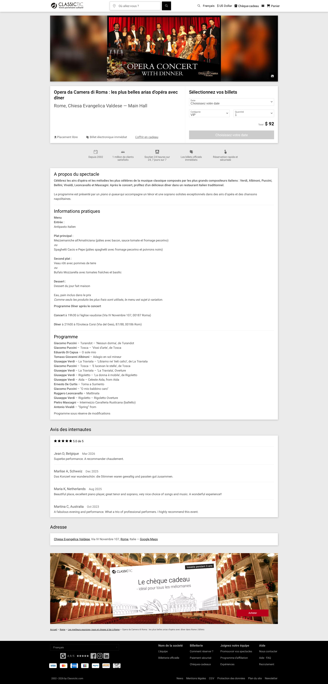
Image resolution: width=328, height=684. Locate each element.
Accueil (53, 629)
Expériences (227, 664)
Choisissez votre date (231, 135)
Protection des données (231, 678)
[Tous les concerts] (166, 6)
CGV (211, 678)
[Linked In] (106, 657)
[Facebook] (63, 655)
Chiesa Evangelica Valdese (72, 539)
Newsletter (271, 678)
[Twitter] (100, 657)
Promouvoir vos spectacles (236, 651)
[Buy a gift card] (164, 588)
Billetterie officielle (168, 657)
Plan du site (255, 678)
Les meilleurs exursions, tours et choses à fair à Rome (94, 629)
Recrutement (266, 664)
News (180, 678)
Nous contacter (268, 651)
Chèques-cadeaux (200, 664)
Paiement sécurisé (200, 657)
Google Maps (149, 539)
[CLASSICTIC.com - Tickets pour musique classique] (67, 6)
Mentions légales (196, 678)
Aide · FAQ (265, 657)
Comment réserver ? (201, 651)
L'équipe (163, 651)
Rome (124, 539)
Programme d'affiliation (234, 657)
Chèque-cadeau (248, 6)
